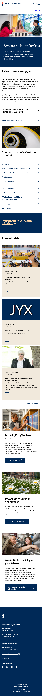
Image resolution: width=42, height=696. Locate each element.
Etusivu (5, 10)
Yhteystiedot (5, 641)
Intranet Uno (21, 689)
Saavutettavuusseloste (21, 686)
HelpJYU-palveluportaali (9, 643)
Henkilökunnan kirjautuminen (21, 691)
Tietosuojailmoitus (21, 684)
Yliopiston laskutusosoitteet (10, 649)
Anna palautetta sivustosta (10, 654)
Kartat (12, 641)
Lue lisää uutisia (32, 403)
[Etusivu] (11, 4)
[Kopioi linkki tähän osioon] (34, 71)
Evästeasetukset (6, 658)
